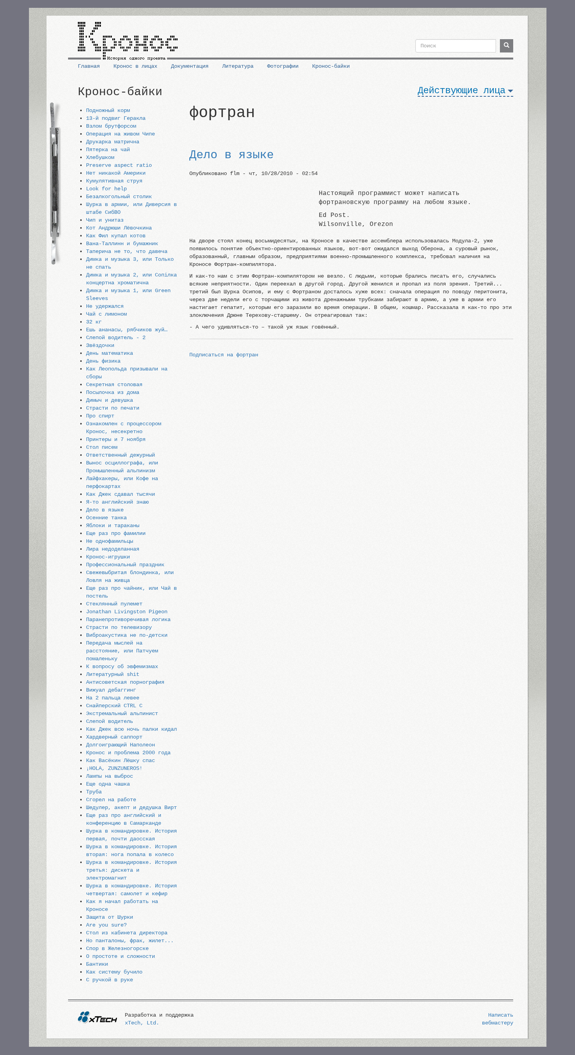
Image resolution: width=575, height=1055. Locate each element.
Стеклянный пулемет (114, 604)
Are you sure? (106, 925)
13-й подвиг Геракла (116, 118)
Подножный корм (108, 110)
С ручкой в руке (109, 980)
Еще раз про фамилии (116, 533)
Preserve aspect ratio (119, 165)
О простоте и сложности (120, 956)
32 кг (94, 322)
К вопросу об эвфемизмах (122, 666)
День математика (109, 353)
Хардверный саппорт (114, 737)
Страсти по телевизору (119, 627)
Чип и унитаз (105, 220)
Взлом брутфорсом (111, 126)
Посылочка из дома (112, 392)
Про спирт (100, 416)
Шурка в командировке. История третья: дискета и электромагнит (131, 870)
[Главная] (128, 38)
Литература (237, 66)
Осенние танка (106, 518)
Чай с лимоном (106, 314)
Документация (189, 66)
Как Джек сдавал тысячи (120, 494)
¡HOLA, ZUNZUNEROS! (114, 768)
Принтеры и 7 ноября (116, 439)
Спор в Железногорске (117, 948)
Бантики (97, 964)
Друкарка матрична (112, 142)
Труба (94, 792)
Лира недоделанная (112, 549)
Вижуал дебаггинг (111, 690)
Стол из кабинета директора (126, 933)
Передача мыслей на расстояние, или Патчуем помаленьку (122, 651)
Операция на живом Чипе (120, 134)
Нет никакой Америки (116, 173)
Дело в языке (105, 510)
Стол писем (101, 447)
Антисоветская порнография (125, 682)
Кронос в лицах (135, 66)
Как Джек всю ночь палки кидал (131, 729)
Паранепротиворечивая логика (128, 619)
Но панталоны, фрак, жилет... (130, 941)
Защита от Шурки (109, 917)
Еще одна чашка (108, 784)
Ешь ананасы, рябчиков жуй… (126, 330)
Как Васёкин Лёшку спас (120, 760)
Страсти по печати (112, 408)
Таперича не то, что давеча (126, 251)
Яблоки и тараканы (112, 525)
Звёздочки (100, 345)
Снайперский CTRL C (114, 706)
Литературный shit (112, 674)
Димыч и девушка (109, 400)
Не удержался (105, 306)
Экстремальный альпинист (122, 713)
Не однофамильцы (109, 541)
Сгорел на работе (111, 800)
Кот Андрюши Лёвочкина (119, 228)
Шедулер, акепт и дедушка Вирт (131, 807)
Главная (89, 66)
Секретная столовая (114, 384)
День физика (103, 361)
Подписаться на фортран (223, 355)
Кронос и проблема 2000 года (128, 753)
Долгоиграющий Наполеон (120, 745)
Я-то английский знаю (117, 502)
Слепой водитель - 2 (116, 337)
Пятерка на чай (108, 149)
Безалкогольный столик (119, 196)
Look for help (106, 189)
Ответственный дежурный (120, 455)
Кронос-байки (331, 66)
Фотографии (282, 66)
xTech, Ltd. (142, 1023)
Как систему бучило (114, 972)
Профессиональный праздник (125, 565)
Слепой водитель (109, 721)
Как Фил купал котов (116, 236)
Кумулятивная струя (114, 181)
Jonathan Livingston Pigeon (126, 612)
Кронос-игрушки (108, 557)
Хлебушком (100, 157)
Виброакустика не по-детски (126, 635)
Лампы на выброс (109, 776)
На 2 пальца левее (112, 698)
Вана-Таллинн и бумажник (122, 243)
